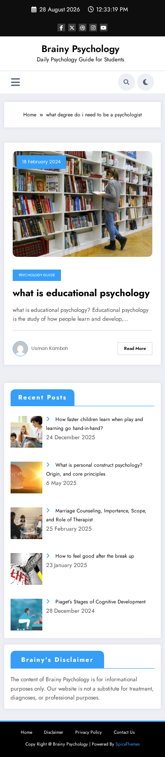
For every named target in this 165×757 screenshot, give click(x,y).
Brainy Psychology (80, 48)
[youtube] (103, 27)
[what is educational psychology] (82, 203)
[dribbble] (82, 27)
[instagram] (93, 27)
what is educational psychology (81, 293)
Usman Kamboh (49, 348)
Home (26, 732)
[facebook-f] (61, 27)
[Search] (126, 82)
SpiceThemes (128, 744)
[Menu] (15, 82)
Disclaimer (53, 732)
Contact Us (124, 732)
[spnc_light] (145, 82)
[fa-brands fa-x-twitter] (72, 27)
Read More (135, 348)
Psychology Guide (37, 275)
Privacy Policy (88, 732)
